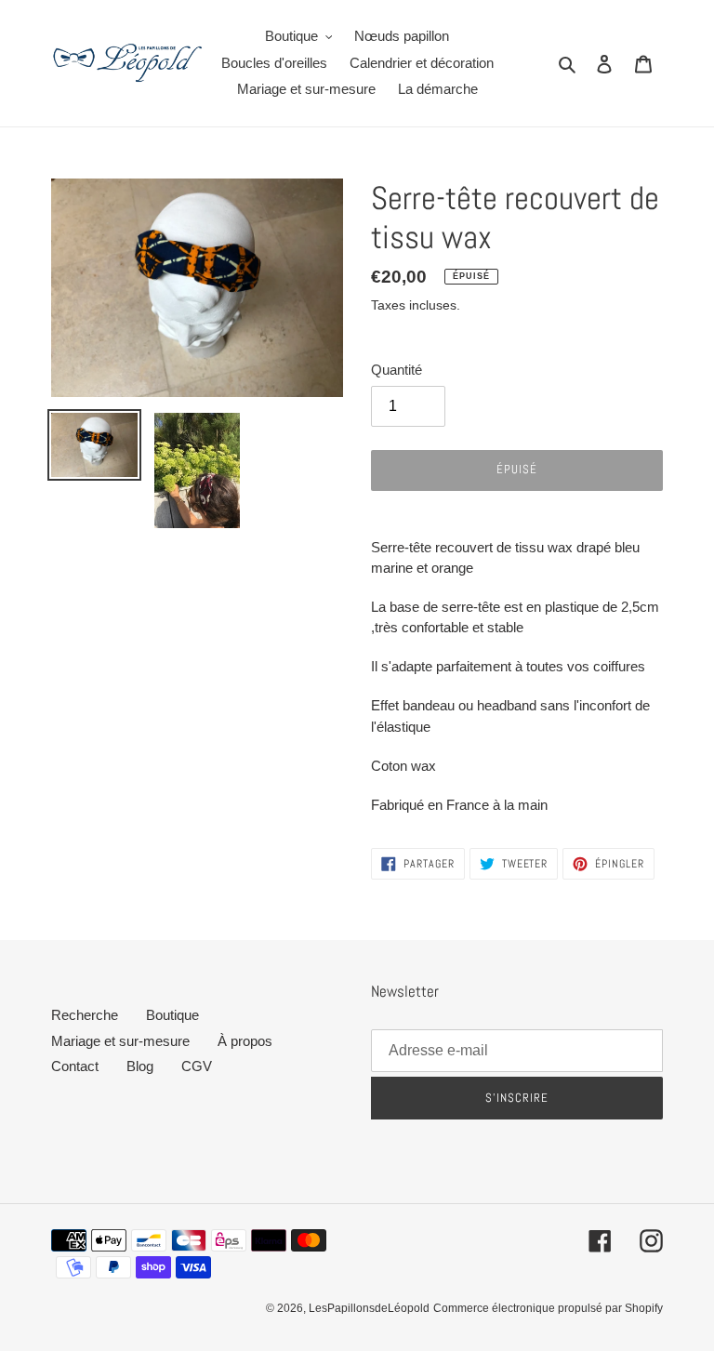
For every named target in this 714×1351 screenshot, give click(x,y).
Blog (139, 1066)
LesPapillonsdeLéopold (369, 1308)
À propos (245, 1041)
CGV (196, 1066)
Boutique (172, 1015)
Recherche (84, 1015)
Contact (75, 1066)
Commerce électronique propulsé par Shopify (548, 1308)
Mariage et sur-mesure (120, 1041)
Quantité (396, 369)
